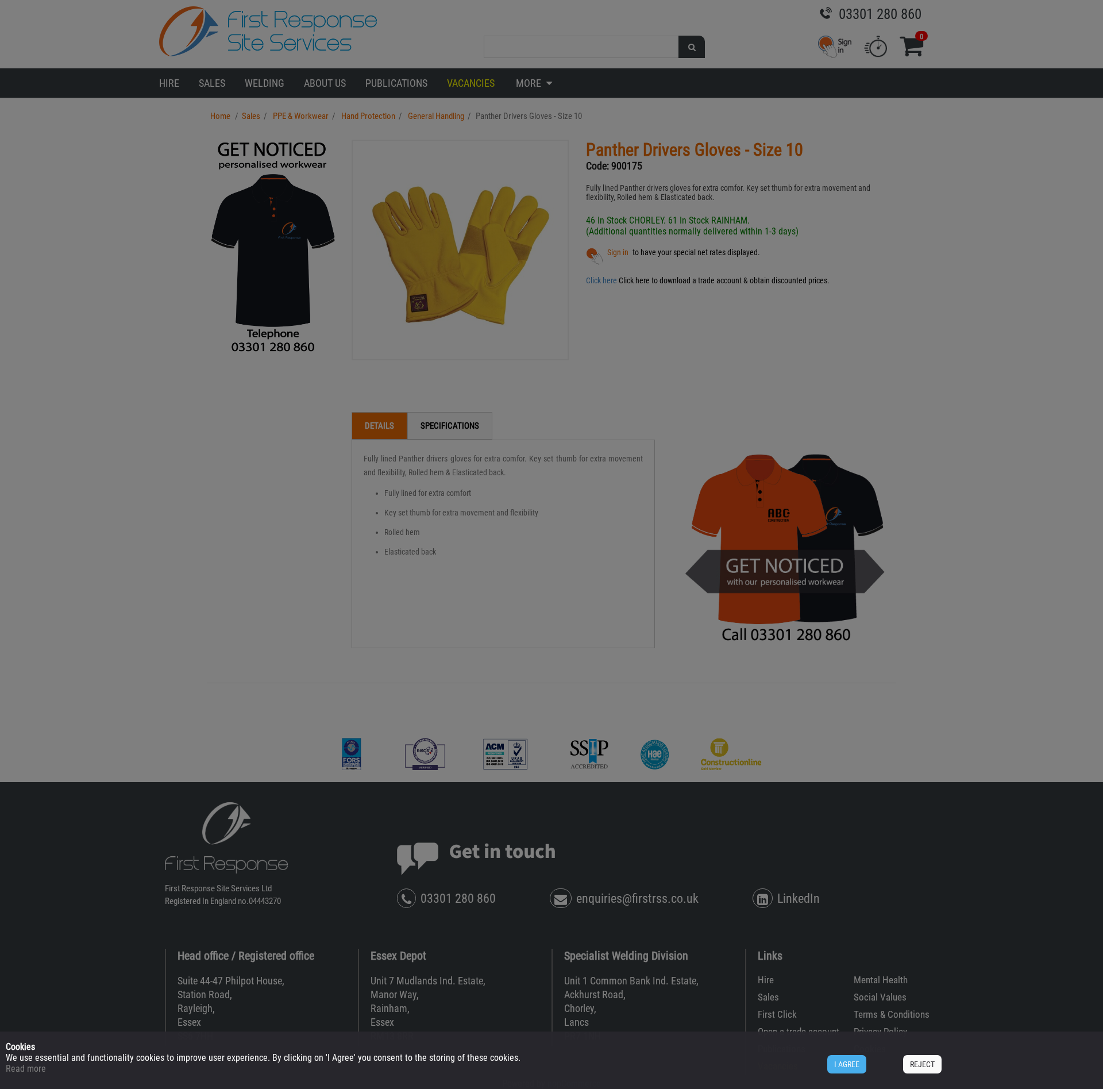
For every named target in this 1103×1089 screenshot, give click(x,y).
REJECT (922, 1064)
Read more (26, 1068)
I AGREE (846, 1064)
